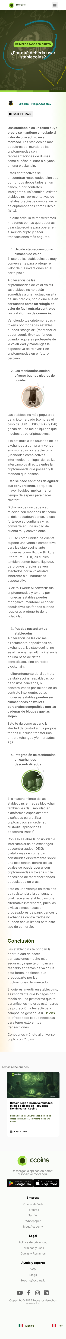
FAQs (33, 1269)
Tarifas (33, 1215)
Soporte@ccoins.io (33, 1280)
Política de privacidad (33, 1242)
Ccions (50, 1013)
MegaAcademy (33, 1226)
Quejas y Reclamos (33, 1253)
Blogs (33, 1275)
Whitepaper (33, 1221)
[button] (55, 5)
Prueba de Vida (33, 1204)
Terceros (33, 1209)
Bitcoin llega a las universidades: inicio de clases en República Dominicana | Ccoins (31, 1105)
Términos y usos (33, 1248)
